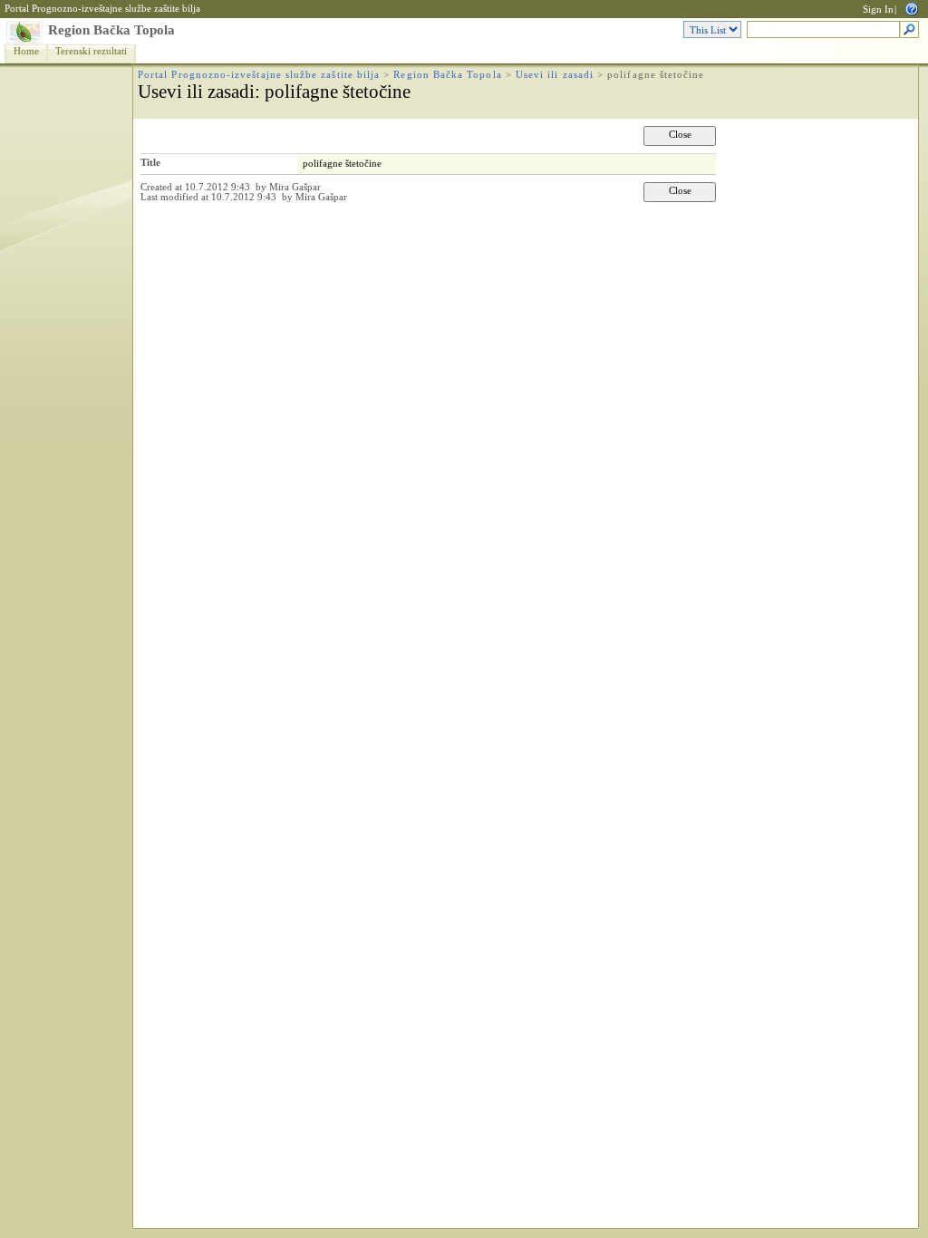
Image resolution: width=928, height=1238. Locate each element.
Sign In (878, 10)
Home (26, 51)
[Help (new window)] (911, 8)
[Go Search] (909, 30)
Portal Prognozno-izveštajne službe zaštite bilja (102, 9)
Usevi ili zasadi (555, 75)
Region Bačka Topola (111, 30)
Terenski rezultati (91, 51)
